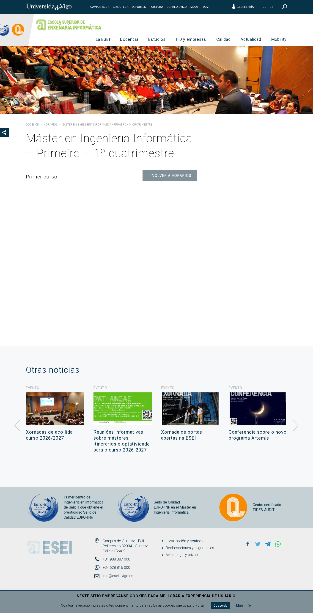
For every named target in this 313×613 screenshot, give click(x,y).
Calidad (223, 39)
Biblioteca (120, 6)
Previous (17, 426)
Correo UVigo (177, 6)
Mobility (279, 39)
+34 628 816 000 (116, 567)
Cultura (157, 6)
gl (264, 6)
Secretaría (245, 6)
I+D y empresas (191, 39)
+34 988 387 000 (116, 559)
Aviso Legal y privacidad (185, 555)
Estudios (156, 39)
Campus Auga (99, 6)
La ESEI (103, 39)
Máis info (243, 605)
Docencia (129, 39)
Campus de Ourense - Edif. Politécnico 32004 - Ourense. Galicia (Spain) (126, 546)
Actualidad (251, 39)
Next (296, 426)
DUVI (206, 6)
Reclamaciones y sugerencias (190, 548)
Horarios (51, 124)
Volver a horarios (171, 175)
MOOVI (194, 6)
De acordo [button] (221, 605)
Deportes (139, 6)
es (272, 6)
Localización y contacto (185, 541)
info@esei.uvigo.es (118, 576)
